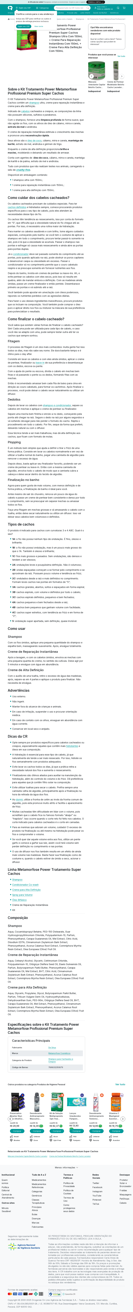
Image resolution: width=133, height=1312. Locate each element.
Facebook (97, 1187)
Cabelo (123, 1203)
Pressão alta (72, 13)
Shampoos (80, 19)
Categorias (37, 1191)
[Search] (88, 8)
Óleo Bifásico (19, 900)
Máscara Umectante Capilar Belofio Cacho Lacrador (27, 1156)
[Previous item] (10, 1119)
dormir (19, 799)
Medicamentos (39, 1180)
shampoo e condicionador (57, 405)
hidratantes (72, 746)
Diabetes (60, 13)
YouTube (96, 1195)
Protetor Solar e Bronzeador (125, 1183)
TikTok (95, 1204)
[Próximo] (121, 76)
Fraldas (123, 1190)
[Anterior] (91, 76)
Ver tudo (121, 56)
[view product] (97, 70)
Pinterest (96, 1199)
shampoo (34, 102)
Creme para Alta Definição (26, 889)
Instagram (97, 1191)
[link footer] (54, 1294)
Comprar (17, 1131)
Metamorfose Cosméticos (59, 1053)
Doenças (36, 1218)
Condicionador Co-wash (25, 884)
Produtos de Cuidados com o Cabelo (58, 19)
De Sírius (52, 1047)
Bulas (34, 1214)
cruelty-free (23, 169)
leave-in (40, 362)
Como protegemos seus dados (69, 1208)
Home (12, 19)
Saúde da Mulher (100, 13)
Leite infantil (85, 13)
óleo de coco (34, 140)
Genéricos (114, 13)
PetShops (124, 1198)
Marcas (35, 1222)
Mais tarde (39, 26)
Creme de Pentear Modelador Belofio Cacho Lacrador (70, 1156)
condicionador (21, 254)
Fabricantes (37, 1227)
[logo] (10, 8)
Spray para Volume (22, 894)
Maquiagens (125, 1194)
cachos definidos (17, 207)
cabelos (25, 111)
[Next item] (123, 1119)
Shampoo (17, 879)
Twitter (95, 1183)
